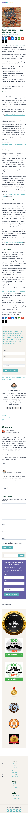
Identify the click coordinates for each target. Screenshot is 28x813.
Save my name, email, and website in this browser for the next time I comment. (13, 542)
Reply (4, 463)
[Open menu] (25, 2)
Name (4, 524)
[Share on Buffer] (16, 38)
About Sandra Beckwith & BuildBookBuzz (15, 797)
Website (4, 538)
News (3, 27)
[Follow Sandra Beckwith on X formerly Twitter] (10, 408)
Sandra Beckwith (7, 34)
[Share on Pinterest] (9, 38)
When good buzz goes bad (9, 419)
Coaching (14, 772)
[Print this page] (22, 38)
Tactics (15, 784)
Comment (5, 505)
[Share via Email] (19, 38)
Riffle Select (8, 379)
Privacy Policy (15, 795)
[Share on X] (6, 41)
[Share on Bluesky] (12, 38)
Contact (15, 769)
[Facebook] (8, 810)
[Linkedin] (20, 810)
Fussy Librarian (11, 377)
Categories (4, 602)
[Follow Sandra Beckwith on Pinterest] (18, 408)
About (15, 767)
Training (15, 774)
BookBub (4, 377)
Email (4, 531)
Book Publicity (15, 787)
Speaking (14, 770)
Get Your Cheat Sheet (10, 370)
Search (21, 555)
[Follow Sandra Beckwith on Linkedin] (15, 408)
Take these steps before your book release (13, 416)
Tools (7, 27)
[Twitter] (11, 810)
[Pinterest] (17, 810)
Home (15, 763)
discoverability (20, 45)
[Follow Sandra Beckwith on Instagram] (13, 408)
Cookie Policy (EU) (15, 799)
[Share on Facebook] (3, 38)
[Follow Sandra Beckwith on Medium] (21, 408)
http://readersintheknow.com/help (14, 242)
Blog (15, 765)
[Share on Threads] (3, 41)
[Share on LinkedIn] (6, 38)
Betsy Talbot (10, 431)
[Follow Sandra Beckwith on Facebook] (7, 408)
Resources (15, 776)
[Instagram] (14, 810)
